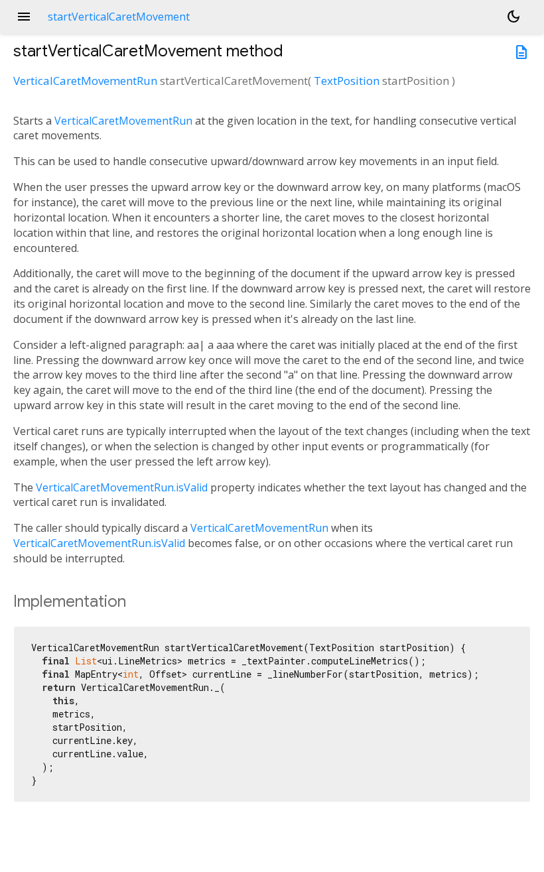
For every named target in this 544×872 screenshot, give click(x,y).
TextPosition (346, 80)
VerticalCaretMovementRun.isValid (122, 487)
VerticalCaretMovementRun (85, 80)
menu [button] (24, 17)
